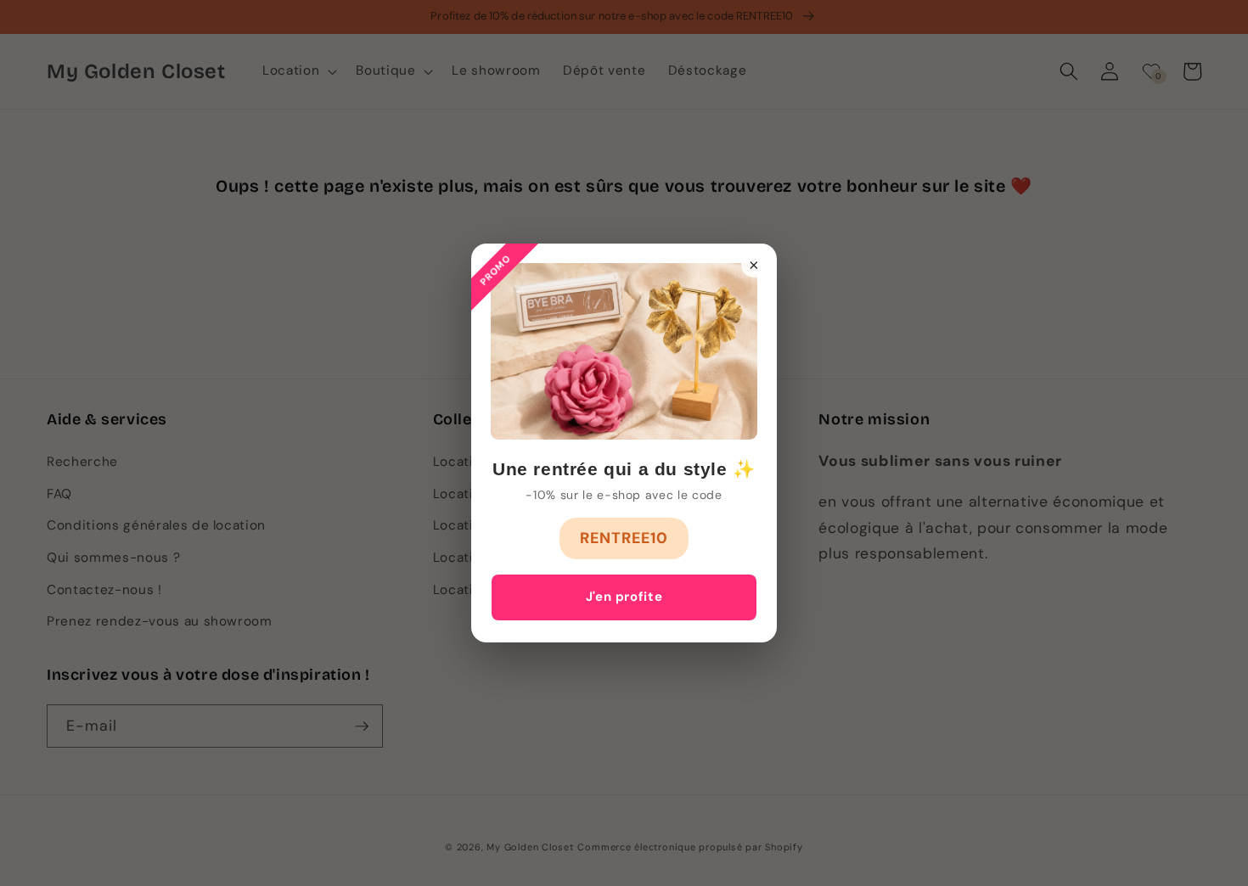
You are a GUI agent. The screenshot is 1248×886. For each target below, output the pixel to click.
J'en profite (624, 596)
